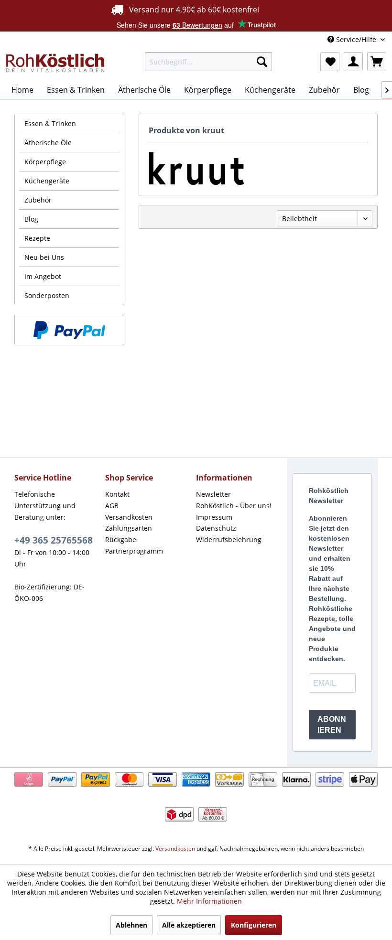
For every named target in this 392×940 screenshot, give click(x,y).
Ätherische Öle (48, 142)
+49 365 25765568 (53, 540)
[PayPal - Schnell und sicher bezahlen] (69, 330)
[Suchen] (262, 61)
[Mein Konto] (353, 61)
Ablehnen (131, 924)
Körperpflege (45, 161)
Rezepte (37, 238)
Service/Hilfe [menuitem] (356, 39)
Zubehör (38, 199)
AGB (112, 505)
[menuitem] (208, 61)
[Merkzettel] (329, 61)
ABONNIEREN (331, 724)
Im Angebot (42, 276)
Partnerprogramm (134, 550)
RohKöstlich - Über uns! (234, 505)
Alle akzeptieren (189, 924)
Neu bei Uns (44, 257)
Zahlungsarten (128, 528)
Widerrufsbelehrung (228, 539)
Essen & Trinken (50, 123)
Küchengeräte (46, 180)
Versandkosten (128, 517)
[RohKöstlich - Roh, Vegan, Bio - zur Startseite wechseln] (56, 64)
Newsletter (213, 494)
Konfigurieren (253, 924)
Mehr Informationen (209, 901)
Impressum (214, 517)
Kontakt (117, 494)
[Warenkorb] (376, 61)
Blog (31, 219)
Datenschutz (216, 528)
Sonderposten (46, 295)
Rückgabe (120, 539)
